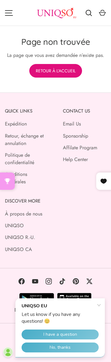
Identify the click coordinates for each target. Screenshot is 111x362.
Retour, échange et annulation (24, 139)
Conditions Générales (16, 178)
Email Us (72, 123)
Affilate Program (80, 147)
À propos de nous (23, 213)
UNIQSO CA (18, 249)
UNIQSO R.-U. (20, 237)
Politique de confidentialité (19, 158)
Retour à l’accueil (56, 71)
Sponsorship (75, 135)
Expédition (16, 123)
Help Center (75, 159)
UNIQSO (14, 225)
